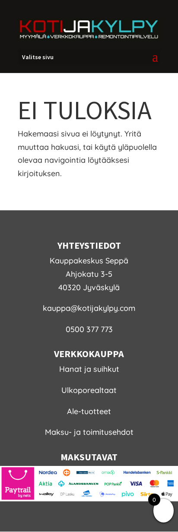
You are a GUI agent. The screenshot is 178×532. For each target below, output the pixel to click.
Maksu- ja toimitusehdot (89, 432)
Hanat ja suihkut (89, 369)
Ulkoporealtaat (89, 390)
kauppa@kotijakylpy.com (89, 308)
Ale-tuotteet (89, 411)
